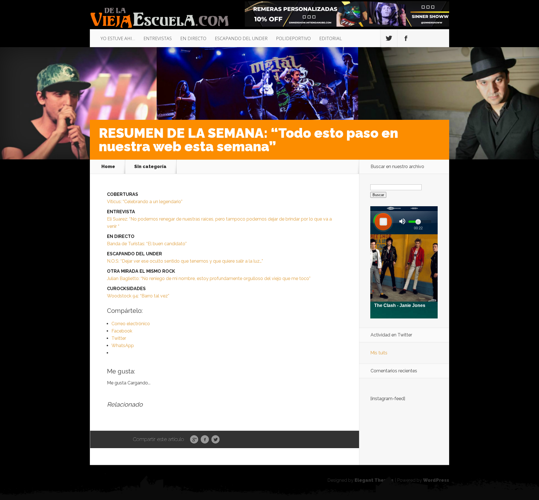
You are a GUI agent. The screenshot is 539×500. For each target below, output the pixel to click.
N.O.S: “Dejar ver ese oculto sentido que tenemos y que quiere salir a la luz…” (185, 261)
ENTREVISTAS (157, 38)
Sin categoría (150, 166)
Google (194, 439)
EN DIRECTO (193, 38)
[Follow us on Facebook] (406, 38)
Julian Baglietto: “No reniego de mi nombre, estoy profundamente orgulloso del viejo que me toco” (208, 278)
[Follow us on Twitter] (388, 38)
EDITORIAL (330, 38)
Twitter (215, 439)
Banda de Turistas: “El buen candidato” (147, 243)
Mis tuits (378, 352)
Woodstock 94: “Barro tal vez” (138, 296)
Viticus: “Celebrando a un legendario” (144, 201)
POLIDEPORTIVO (293, 38)
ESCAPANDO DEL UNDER (241, 38)
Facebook (204, 439)
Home (108, 166)
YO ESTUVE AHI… (118, 38)
